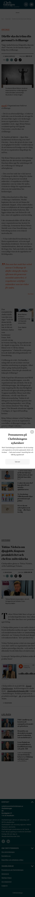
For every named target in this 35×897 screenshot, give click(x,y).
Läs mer (17, 462)
